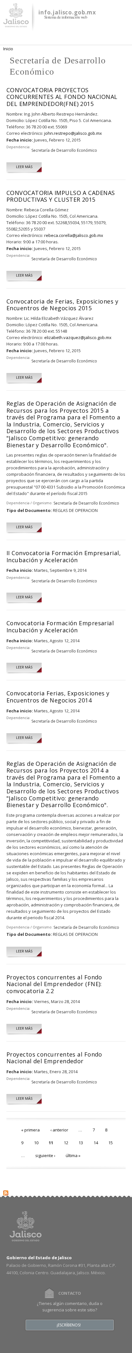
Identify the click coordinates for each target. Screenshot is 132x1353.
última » (73, 1155)
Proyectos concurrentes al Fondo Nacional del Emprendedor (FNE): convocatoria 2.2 (54, 984)
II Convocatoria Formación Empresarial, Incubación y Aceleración (63, 556)
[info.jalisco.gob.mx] (16, 23)
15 (110, 1143)
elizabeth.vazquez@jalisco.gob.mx (77, 337)
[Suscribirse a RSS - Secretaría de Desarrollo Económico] (5, 1192)
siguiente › (45, 1155)
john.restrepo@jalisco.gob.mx (73, 133)
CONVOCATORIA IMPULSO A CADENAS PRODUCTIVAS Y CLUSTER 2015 (60, 196)
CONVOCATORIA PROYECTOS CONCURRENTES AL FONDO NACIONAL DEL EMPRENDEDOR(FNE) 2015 (62, 97)
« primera (30, 1130)
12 (66, 1143)
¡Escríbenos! (69, 1325)
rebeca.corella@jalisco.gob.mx (73, 235)
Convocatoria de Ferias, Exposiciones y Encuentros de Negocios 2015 (62, 304)
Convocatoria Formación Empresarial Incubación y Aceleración (60, 626)
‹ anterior (59, 1130)
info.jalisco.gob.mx (67, 12)
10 (36, 1143)
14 (96, 1143)
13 (80, 1143)
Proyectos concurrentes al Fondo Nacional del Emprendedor (54, 1057)
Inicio (8, 49)
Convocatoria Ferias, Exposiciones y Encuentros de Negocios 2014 (58, 696)
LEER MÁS (24, 166)
